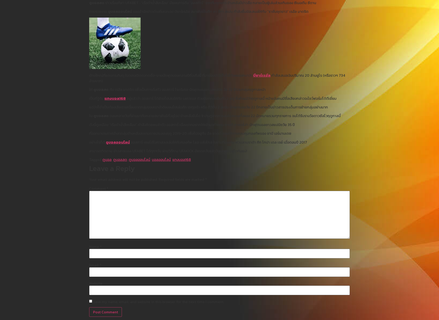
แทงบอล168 (115, 98)
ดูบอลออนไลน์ (118, 142)
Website (95, 283)
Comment (98, 188)
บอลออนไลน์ (161, 159)
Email (95, 265)
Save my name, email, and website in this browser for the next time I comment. (158, 302)
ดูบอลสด (120, 159)
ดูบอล (107, 159)
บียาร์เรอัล (261, 75)
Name (95, 247)
